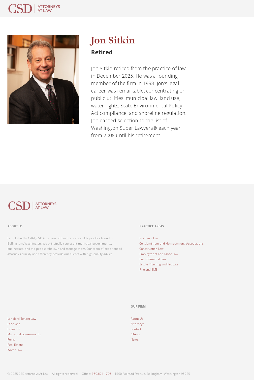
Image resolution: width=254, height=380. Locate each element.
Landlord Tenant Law (21, 319)
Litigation (13, 329)
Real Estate (15, 345)
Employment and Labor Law (158, 254)
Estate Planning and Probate (158, 264)
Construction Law (151, 249)
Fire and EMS (148, 269)
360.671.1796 (101, 374)
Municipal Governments (24, 334)
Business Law (148, 238)
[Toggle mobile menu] (245, 5)
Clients (135, 334)
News (135, 339)
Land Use (14, 324)
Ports (11, 339)
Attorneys (137, 324)
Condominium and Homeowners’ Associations (171, 243)
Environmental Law (152, 259)
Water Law (14, 350)
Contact (136, 329)
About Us (137, 319)
